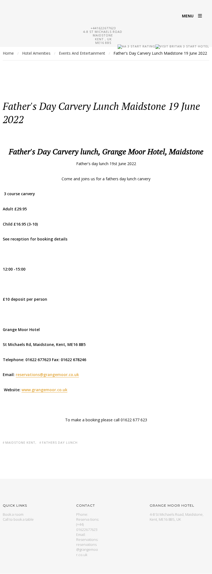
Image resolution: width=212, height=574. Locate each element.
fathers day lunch (60, 442)
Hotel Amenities (36, 53)
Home (8, 53)
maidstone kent (20, 442)
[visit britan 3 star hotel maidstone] (163, 46)
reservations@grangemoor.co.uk (87, 549)
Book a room (13, 514)
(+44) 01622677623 (86, 527)
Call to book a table (18, 519)
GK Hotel (106, 12)
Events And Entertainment (82, 53)
